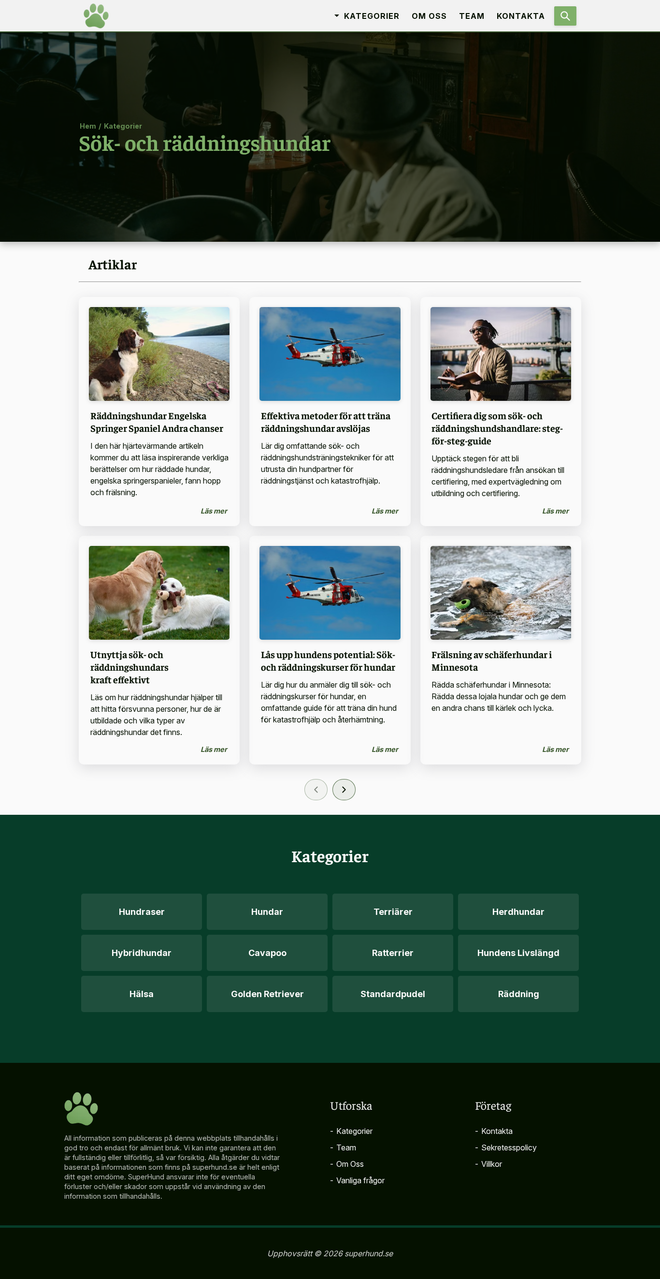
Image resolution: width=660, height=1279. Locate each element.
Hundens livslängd (518, 953)
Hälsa (141, 994)
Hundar (267, 912)
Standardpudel (392, 994)
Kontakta (521, 16)
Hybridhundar (142, 953)
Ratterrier (393, 953)
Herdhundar (518, 912)
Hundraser (142, 912)
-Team (343, 1147)
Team (472, 16)
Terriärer (393, 912)
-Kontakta (494, 1131)
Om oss (429, 16)
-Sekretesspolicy (506, 1147)
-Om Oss (347, 1164)
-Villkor (488, 1164)
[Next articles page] (344, 789)
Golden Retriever (267, 994)
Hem (88, 125)
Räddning (518, 994)
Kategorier (123, 125)
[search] (565, 16)
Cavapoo (267, 953)
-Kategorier (351, 1131)
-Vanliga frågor (357, 1180)
